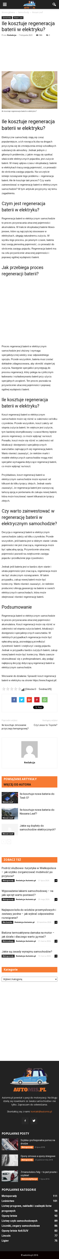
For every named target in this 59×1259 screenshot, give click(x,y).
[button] (54, 4)
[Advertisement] (29, 54)
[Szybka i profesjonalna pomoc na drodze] (10, 1144)
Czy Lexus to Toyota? (45, 725)
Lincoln (6, 1235)
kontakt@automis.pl (41, 1111)
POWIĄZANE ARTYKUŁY (20, 779)
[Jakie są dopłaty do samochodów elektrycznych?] (10, 829)
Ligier (5, 1240)
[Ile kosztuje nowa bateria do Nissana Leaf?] (10, 813)
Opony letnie (9, 1215)
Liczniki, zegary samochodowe (21, 1225)
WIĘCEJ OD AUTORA (17, 784)
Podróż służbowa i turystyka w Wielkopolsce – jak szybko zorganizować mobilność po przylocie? (29, 872)
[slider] (11, 689)
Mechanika (7, 922)
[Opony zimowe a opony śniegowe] (10, 1160)
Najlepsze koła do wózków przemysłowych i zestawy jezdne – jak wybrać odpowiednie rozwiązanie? (29, 913)
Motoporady (8, 880)
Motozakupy (8, 941)
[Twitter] (34, 1121)
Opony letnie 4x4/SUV (15, 1230)
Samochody (7, 17)
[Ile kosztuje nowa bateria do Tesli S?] (10, 797)
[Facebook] (25, 1121)
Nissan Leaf (18, 17)
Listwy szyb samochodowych (19, 1220)
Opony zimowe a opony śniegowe (38, 1156)
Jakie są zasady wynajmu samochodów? (27, 951)
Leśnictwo (8, 1201)
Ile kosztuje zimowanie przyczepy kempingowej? (15, 727)
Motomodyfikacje (29, 1179)
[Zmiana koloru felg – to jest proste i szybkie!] (10, 1176)
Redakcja (11, 35)
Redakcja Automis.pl (26, 880)
